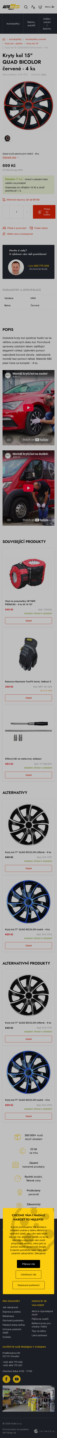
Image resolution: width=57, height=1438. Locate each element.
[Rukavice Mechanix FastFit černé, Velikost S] (28, 654)
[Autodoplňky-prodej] (11, 7)
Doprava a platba (12, 1311)
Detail (29, 620)
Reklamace (8, 1316)
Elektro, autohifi (31, 24)
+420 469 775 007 (12, 1365)
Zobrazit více (9, 157)
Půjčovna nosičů (40, 1319)
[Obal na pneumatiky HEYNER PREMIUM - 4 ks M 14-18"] (28, 573)
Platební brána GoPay (14, 1324)
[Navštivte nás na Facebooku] (6, 1378)
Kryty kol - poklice (14, 43)
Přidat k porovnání (16, 228)
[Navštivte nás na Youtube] (17, 1378)
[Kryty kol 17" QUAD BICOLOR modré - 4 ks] (28, 902)
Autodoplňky (13, 23)
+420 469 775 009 (12, 1362)
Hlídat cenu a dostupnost (20, 233)
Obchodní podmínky (13, 1320)
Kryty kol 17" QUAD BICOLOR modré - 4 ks (27, 929)
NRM (43, 74)
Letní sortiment (39, 1335)
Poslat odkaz (41, 228)
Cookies (7, 1337)
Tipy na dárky (39, 1331)
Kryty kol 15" (32, 43)
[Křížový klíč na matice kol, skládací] (28, 731)
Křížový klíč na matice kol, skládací (23, 758)
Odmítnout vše (28, 1274)
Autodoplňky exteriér (35, 39)
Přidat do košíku (47, 212)
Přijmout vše (28, 1264)
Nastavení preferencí (28, 1285)
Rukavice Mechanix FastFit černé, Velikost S (28, 681)
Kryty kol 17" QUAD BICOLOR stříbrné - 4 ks (28, 852)
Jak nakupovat (10, 1307)
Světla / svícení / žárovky (47, 23)
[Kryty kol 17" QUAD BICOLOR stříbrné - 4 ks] (28, 825)
